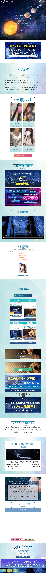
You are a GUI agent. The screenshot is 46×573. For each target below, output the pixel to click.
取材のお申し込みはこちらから (22, 295)
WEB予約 (9, 571)
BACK (20, 275)
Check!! (23, 356)
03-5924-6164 (23, 556)
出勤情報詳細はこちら (22, 155)
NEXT (25, 275)
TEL (3, 571)
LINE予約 (15, 571)
